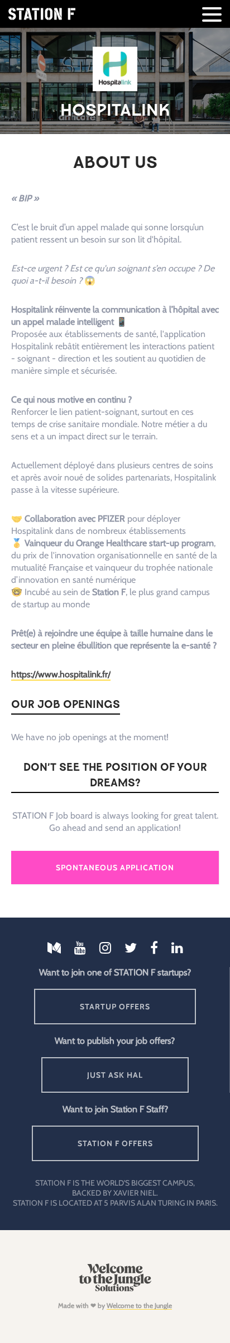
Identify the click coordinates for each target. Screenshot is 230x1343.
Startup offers (115, 1007)
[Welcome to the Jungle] (115, 1289)
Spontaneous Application (115, 868)
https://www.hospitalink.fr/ (61, 674)
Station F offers (115, 1143)
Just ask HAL (115, 1075)
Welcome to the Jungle (139, 1305)
